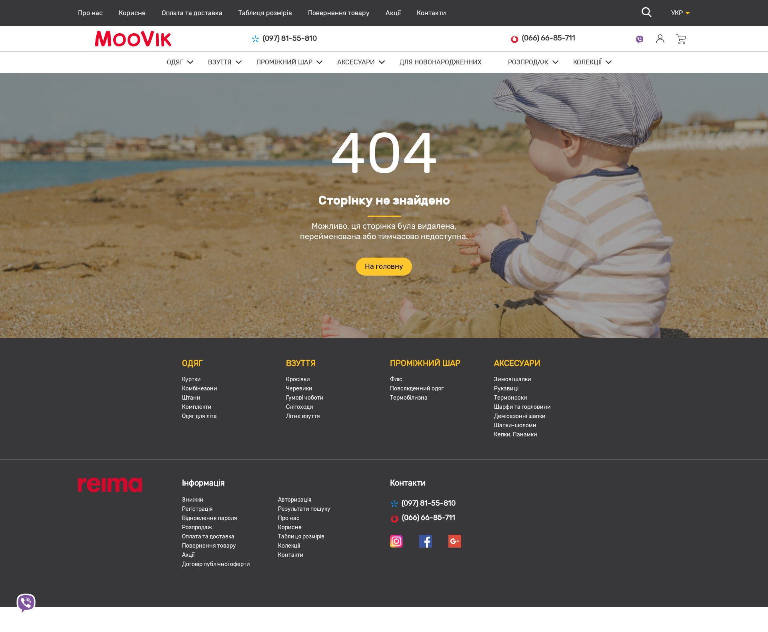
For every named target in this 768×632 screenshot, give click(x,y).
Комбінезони (199, 388)
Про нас (90, 13)
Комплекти (197, 407)
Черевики (299, 388)
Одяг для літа (199, 416)
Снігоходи (299, 407)
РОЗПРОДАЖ (528, 62)
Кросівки (298, 379)
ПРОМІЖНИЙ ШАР (284, 62)
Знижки (193, 499)
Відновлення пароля (209, 518)
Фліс (396, 379)
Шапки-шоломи (515, 425)
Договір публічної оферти (216, 564)
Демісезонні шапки (520, 416)
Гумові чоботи (305, 397)
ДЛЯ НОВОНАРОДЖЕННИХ (441, 62)
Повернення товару (339, 13)
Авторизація (295, 499)
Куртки (191, 379)
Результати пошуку (304, 509)
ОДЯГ (175, 62)
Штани (191, 397)
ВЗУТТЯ (220, 62)
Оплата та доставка (192, 13)
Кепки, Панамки (515, 434)
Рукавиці (506, 388)
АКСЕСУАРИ (356, 62)
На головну (384, 266)
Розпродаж (197, 527)
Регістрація (197, 509)
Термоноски (510, 397)
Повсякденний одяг (417, 388)
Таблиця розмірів (265, 13)
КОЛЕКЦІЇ (587, 62)
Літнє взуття (303, 416)
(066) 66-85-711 (548, 38)
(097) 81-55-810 (290, 38)
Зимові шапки (512, 379)
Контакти (431, 13)
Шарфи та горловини (522, 407)
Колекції (289, 545)
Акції (393, 13)
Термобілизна (409, 397)
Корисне (132, 13)
